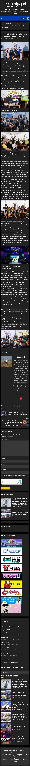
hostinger (15, 761)
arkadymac (7, 406)
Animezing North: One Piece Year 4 (10, 639)
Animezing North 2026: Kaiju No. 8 (9, 655)
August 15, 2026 (16, 730)
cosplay (12, 406)
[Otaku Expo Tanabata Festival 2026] (6, 728)
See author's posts (21, 395)
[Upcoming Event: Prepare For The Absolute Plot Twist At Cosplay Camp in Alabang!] (6, 706)
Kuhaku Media (14, 662)
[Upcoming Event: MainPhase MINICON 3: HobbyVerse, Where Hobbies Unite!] (6, 739)
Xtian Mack (5, 38)
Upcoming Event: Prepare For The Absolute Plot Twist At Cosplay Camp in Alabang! (20, 705)
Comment (4, 439)
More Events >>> (5, 660)
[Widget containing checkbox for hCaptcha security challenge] (11, 482)
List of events (5, 662)
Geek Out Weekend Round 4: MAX (9, 644)
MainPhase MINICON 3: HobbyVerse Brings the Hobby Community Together (20, 716)
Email (3, 464)
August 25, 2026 (16, 516)
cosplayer (17, 406)
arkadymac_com (6, 528)
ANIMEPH (5, 626)
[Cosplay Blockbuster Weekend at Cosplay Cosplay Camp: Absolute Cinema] (6, 513)
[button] (1, 18)
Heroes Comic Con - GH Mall (8, 650)
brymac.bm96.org (20, 759)
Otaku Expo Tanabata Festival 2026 (18, 727)
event (21, 406)
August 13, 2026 (16, 741)
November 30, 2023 (14, 38)
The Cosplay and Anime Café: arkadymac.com (15, 6)
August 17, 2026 (16, 719)
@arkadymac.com (6, 530)
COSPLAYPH (13, 626)
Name (3, 458)
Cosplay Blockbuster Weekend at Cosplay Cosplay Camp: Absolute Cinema (20, 512)
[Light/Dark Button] (22, 18)
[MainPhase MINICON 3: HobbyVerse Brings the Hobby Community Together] (6, 717)
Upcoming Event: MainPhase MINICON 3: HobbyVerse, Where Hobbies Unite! (20, 738)
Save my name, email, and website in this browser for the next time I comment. (14, 476)
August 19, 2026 (16, 709)
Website (3, 469)
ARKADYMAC (22, 626)
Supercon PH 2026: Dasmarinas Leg (10, 634)
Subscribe (28, 18)
